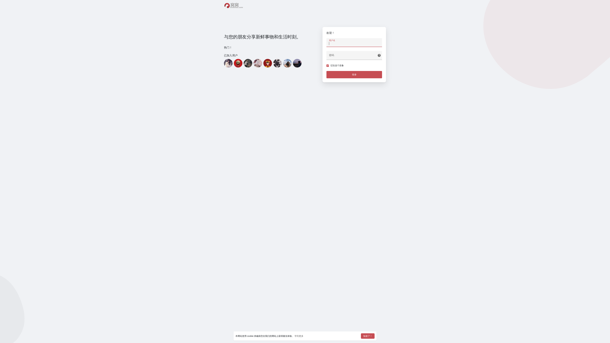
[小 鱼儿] (228, 63)
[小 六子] (277, 63)
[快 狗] (258, 63)
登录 (354, 74)
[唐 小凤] (287, 63)
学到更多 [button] (299, 336)
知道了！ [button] (367, 336)
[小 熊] (248, 63)
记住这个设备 (337, 65)
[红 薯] (267, 63)
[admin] (238, 63)
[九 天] (297, 63)
